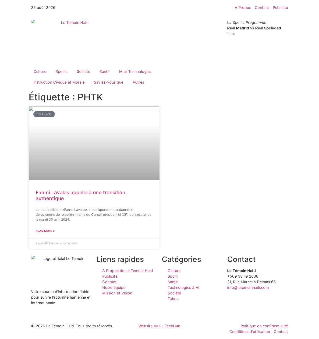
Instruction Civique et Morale (59, 82)
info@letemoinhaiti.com (248, 287)
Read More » (45, 231)
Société (83, 71)
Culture (39, 71)
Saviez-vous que (108, 82)
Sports (61, 71)
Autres (138, 82)
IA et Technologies (135, 71)
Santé (104, 71)
